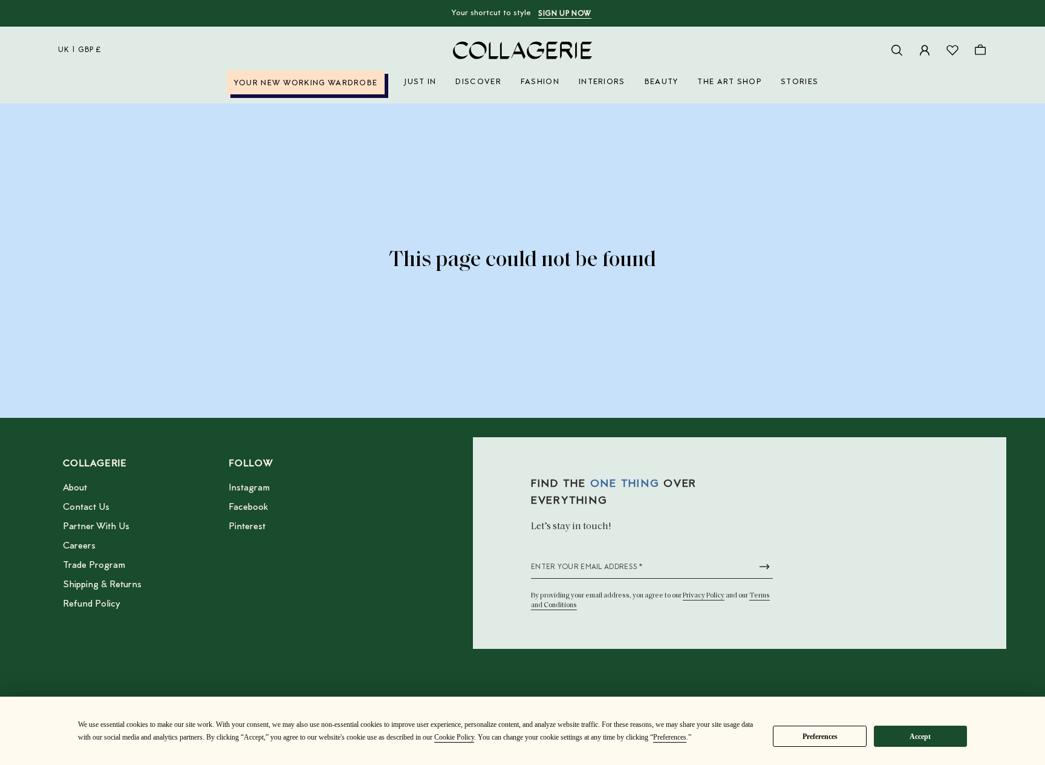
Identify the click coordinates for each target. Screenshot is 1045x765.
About (75, 488)
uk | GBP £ (80, 50)
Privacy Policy (703, 595)
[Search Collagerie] (896, 50)
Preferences (820, 736)
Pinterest (247, 527)
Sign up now (564, 14)
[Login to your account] (924, 50)
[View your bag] (980, 50)
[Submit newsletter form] (764, 567)
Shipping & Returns (102, 585)
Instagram (249, 488)
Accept (920, 736)
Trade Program (94, 565)
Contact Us (86, 507)
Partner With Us (96, 527)
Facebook (248, 507)
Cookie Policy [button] (454, 737)
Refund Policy (91, 604)
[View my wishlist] (952, 50)
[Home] (522, 50)
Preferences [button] (669, 737)
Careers (79, 546)
